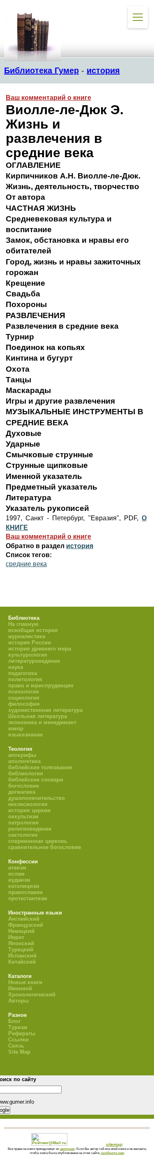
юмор (15, 728)
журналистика (26, 636)
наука (15, 667)
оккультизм (23, 816)
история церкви (29, 810)
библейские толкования (40, 767)
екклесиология (28, 804)
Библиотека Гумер (41, 70)
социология (23, 698)
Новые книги (25, 982)
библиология (25, 773)
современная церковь (37, 841)
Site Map (19, 1052)
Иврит (16, 937)
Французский (25, 925)
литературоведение (34, 661)
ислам (16, 874)
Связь (16, 1046)
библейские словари (35, 780)
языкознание (25, 735)
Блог (14, 1021)
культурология (27, 655)
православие (25, 892)
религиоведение (29, 829)
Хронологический (31, 994)
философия (24, 704)
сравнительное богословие (44, 847)
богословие (23, 786)
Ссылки (18, 1040)
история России (29, 642)
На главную (23, 624)
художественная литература (45, 710)
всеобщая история (33, 630)
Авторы (18, 1001)
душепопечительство (36, 798)
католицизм (23, 886)
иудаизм (19, 880)
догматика (21, 792)
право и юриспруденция (41, 685)
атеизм (17, 868)
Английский (23, 919)
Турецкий (20, 949)
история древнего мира (39, 649)
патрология (23, 823)
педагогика (22, 673)
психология (23, 692)
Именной (20, 988)
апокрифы (22, 755)
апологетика (24, 761)
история (103, 70)
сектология (23, 835)
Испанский (22, 956)
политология (25, 679)
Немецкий (21, 931)
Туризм (18, 1027)
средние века (26, 563)
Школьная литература (37, 716)
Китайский (22, 962)
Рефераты (21, 1033)
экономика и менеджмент (42, 722)
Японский (21, 943)
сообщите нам (112, 1153)
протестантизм (27, 898)
